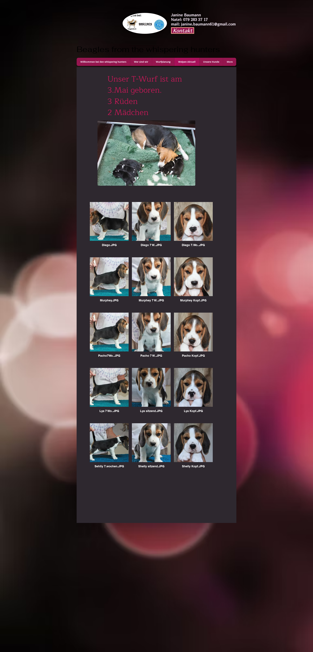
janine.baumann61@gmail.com (208, 24)
